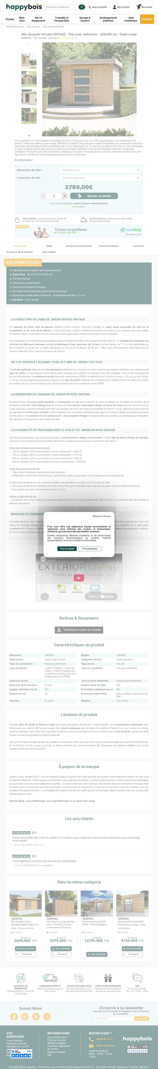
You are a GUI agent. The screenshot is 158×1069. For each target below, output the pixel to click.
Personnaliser (90, 548)
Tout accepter (67, 548)
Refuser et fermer (102, 516)
